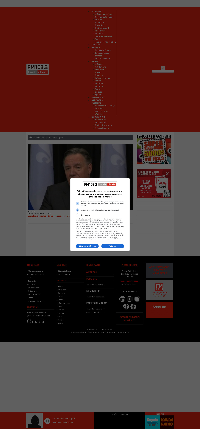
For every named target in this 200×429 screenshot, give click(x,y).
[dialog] (100, 214)
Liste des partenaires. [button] (102, 228)
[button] (100, 215)
